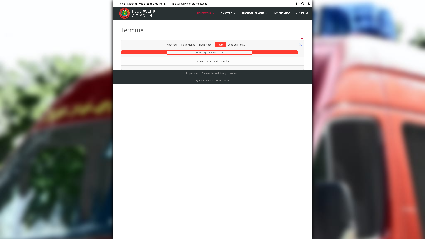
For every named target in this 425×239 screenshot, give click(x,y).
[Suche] (300, 44)
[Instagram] (302, 3)
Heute (220, 44)
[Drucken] (302, 38)
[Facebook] (297, 3)
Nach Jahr (172, 44)
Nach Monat (188, 44)
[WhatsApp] (309, 3)
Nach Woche (206, 44)
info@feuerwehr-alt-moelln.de (189, 3)
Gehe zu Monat (236, 44)
